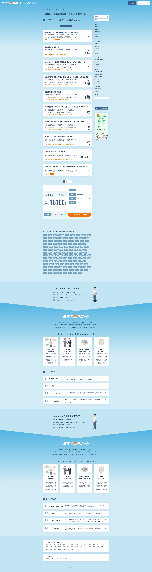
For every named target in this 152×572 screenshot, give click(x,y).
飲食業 (96, 36)
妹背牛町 (56, 246)
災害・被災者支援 (99, 83)
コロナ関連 (97, 86)
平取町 (75, 249)
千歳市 (65, 241)
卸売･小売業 (97, 34)
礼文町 (86, 264)
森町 (85, 255)
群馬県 (85, 544)
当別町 (80, 249)
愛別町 (49, 252)
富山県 (51, 546)
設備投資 (97, 67)
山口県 (73, 548)
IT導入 (96, 69)
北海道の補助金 (52, 9)
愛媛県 (86, 548)
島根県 (60, 548)
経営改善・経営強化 (99, 59)
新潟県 (47, 546)
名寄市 (45, 244)
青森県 (51, 544)
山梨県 (64, 546)
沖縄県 (64, 549)
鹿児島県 (59, 549)
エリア (72, 190)
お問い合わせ (83, 564)
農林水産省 (65, 558)
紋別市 (65, 267)
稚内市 (55, 267)
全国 (68, 549)
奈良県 (47, 548)
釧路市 (49, 273)
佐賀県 (99, 548)
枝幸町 (71, 255)
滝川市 (79, 261)
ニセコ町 (57, 264)
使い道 (72, 202)
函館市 (80, 238)
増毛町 (60, 244)
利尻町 (45, 241)
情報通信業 (97, 31)
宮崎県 (55, 549)
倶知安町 (66, 238)
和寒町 (49, 244)
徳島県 (77, 548)
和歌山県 (51, 548)
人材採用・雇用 (98, 71)
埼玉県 (89, 544)
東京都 (98, 544)
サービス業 (97, 41)
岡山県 (64, 548)
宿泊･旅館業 (97, 26)
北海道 (47, 544)
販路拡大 (97, 62)
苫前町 (54, 270)
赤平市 (81, 270)
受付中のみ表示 (64, 214)
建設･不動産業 (98, 39)
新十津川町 (65, 252)
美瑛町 (45, 270)
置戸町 (74, 267)
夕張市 (74, 244)
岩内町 (45, 249)
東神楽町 (61, 255)
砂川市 (81, 264)
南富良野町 (71, 241)
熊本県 (47, 549)
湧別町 (70, 261)
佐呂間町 (55, 238)
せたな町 (45, 264)
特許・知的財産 (98, 76)
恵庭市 (45, 252)
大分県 (51, 549)
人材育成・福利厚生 (99, 74)
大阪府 (98, 546)
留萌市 (62, 264)
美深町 (89, 267)
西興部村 (66, 270)
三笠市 (49, 235)
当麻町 (85, 249)
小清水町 (87, 246)
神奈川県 (102, 544)
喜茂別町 (55, 244)
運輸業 (96, 43)
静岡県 (76, 546)
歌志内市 (55, 258)
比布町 (60, 258)
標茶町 (49, 258)
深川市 (60, 261)
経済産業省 (47, 558)
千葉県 (94, 544)
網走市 (70, 267)
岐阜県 (72, 546)
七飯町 (45, 235)
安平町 (61, 246)
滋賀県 (89, 546)
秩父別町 (50, 267)
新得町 (71, 252)
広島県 (69, 548)
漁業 (96, 51)
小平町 (76, 246)
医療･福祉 (97, 46)
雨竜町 (70, 273)
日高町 (75, 252)
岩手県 (55, 544)
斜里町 (54, 252)
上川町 (67, 235)
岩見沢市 (50, 249)
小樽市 (81, 246)
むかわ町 (51, 264)
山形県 (68, 544)
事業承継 (97, 81)
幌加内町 (61, 249)
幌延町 (66, 249)
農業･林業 (97, 48)
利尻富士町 (86, 238)
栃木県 (81, 544)
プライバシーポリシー (75, 564)
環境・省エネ (98, 88)
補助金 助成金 (45, 9)
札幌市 (50, 255)
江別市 (65, 258)
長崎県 (103, 548)
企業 (48, 214)
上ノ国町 (55, 235)
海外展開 (97, 64)
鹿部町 (79, 273)
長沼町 (60, 273)
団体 (55, 214)
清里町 (65, 261)
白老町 (71, 264)
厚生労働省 (59, 558)
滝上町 (74, 261)
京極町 (89, 235)
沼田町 (79, 258)
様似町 (89, 255)
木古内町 (45, 255)
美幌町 (84, 267)
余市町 (60, 238)
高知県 (90, 548)
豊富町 (76, 270)
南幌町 (76, 241)
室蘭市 (66, 246)
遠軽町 (45, 273)
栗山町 (75, 255)
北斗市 (55, 241)
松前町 (66, 255)
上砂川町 (72, 235)
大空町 (79, 244)
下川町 (77, 235)
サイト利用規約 (67, 564)
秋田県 (64, 544)
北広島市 (50, 241)
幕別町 (71, 249)
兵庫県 (102, 546)
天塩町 (84, 244)
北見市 (60, 241)
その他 (96, 53)
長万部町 (55, 273)
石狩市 (76, 264)
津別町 (84, 258)
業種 (72, 198)
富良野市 (71, 246)
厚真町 (87, 241)
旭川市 (80, 252)
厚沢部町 (82, 241)
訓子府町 (71, 270)
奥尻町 (50, 246)
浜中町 (89, 258)
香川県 (82, 548)
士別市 (65, 244)
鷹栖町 (74, 273)
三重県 (85, 546)
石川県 (55, 546)
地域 (72, 194)
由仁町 (84, 261)
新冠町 (59, 252)
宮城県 (59, 544)
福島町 (45, 267)
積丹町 (60, 267)
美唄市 (79, 267)
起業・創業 (97, 79)
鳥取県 (56, 548)
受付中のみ (97, 102)
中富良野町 (83, 235)
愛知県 (81, 546)
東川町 (55, 255)
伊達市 (49, 238)
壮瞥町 (70, 244)
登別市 (67, 264)
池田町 (74, 258)
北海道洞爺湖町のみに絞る (66, 26)
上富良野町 (61, 235)
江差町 (70, 258)
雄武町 (65, 273)
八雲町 (71, 238)
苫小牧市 (60, 270)
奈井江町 (45, 246)
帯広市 (55, 249)
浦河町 (50, 261)
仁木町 (45, 238)
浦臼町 (55, 261)
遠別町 (86, 270)
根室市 (80, 255)
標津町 (45, 258)
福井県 (59, 546)
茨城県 (76, 544)
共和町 (75, 238)
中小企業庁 (53, 558)
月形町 (85, 252)
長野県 (68, 546)
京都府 (94, 546)
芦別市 (49, 270)
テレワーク (97, 91)
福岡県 (94, 548)
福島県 (72, 544)
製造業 (96, 29)
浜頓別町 (45, 261)
